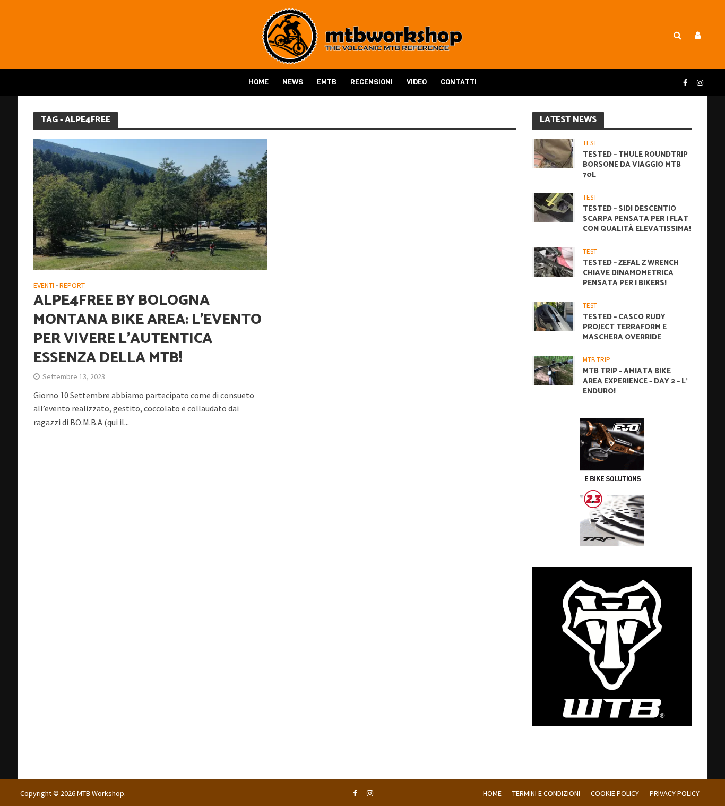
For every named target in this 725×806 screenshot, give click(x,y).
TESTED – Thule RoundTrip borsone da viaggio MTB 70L (635, 165)
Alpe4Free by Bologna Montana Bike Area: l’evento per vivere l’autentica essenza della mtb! (147, 329)
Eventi (43, 285)
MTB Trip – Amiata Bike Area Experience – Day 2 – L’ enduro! (635, 381)
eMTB (326, 82)
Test (590, 143)
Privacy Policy (675, 793)
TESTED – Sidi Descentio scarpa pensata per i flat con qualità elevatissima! (637, 219)
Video (417, 82)
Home (258, 82)
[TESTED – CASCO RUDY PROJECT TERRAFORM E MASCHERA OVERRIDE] (553, 315)
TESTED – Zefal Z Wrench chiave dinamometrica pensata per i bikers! (631, 273)
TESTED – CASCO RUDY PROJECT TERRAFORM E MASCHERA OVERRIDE (625, 327)
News (292, 82)
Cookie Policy (615, 793)
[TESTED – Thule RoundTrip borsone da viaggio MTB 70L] (553, 153)
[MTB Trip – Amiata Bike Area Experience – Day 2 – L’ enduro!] (553, 370)
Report (72, 285)
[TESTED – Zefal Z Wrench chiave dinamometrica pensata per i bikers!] (553, 261)
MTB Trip (596, 360)
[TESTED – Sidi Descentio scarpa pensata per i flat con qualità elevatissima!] (553, 207)
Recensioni (371, 82)
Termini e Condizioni (546, 793)
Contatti (459, 82)
